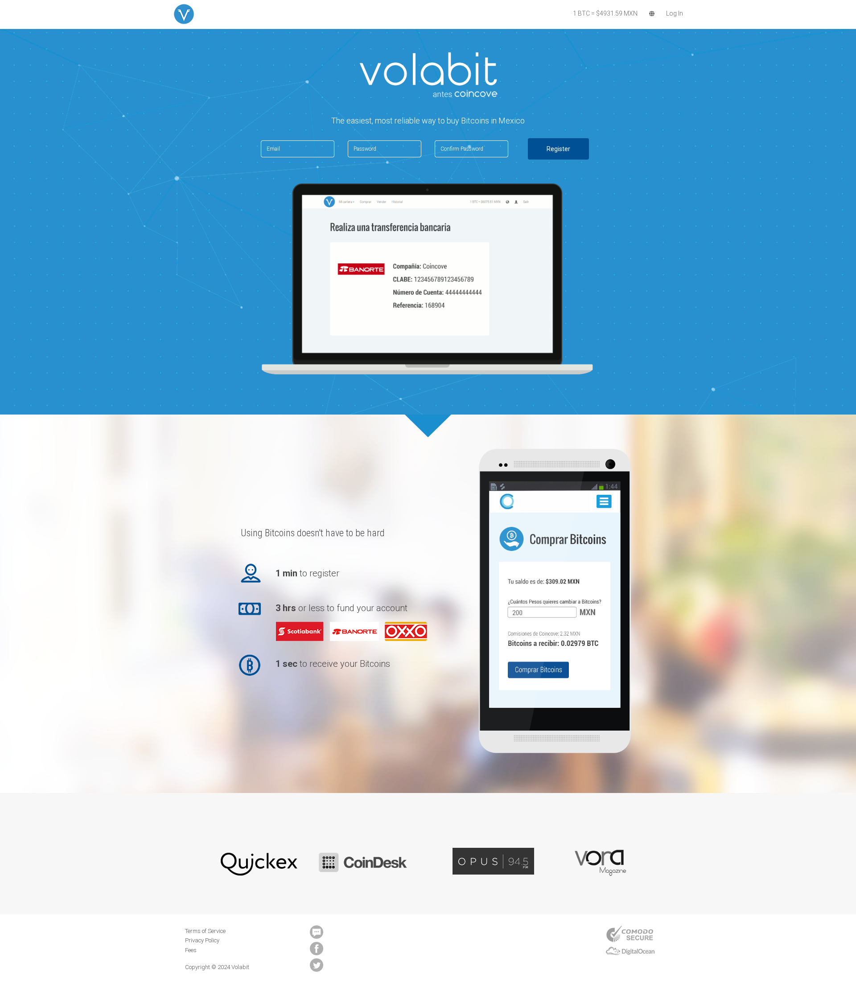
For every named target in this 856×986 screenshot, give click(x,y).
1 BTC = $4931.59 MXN (605, 13)
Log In (674, 13)
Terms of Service (205, 931)
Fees (191, 950)
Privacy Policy (202, 940)
